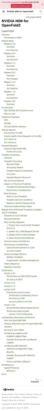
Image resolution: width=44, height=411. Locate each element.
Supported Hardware (11, 117)
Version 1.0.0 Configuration (21, 314)
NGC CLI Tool (9, 114)
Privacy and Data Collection (18, 361)
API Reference (8, 365)
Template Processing (11, 155)
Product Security (9, 400)
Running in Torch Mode (14, 330)
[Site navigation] (3, 11)
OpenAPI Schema (11, 368)
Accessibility (14, 397)
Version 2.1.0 (9, 286)
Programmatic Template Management (23, 260)
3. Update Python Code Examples (21, 234)
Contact (21, 400)
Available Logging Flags (16, 336)
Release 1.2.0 (9, 82)
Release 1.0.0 (9, 101)
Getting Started (8, 130)
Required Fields (13, 164)
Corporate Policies (29, 397)
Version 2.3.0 (9, 273)
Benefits (10, 352)
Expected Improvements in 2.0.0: (21, 247)
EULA (4, 374)
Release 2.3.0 (9, 44)
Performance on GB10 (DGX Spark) (22, 276)
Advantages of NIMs (13, 37)
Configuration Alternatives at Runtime (18, 317)
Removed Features (12, 219)
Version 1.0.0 (9, 305)
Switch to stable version (21, 6)
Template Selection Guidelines (19, 200)
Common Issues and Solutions (17, 241)
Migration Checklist (12, 267)
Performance (7, 270)
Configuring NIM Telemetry (15, 346)
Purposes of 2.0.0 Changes (15, 215)
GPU (6, 120)
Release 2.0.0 (9, 72)
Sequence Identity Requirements (21, 203)
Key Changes (12, 79)
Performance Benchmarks (18, 311)
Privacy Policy (7, 394)
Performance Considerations (19, 190)
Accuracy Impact (14, 251)
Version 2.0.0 (9, 289)
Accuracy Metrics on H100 (20, 301)
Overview (5, 34)
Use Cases (11, 174)
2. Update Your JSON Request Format (23, 231)
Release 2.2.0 (9, 53)
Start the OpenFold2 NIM (15, 320)
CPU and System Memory (15, 126)
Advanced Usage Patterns (15, 254)
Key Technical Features (14, 180)
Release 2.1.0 (9, 63)
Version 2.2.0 (9, 283)
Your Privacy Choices (24, 394)
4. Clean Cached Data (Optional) (20, 238)
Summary (11, 47)
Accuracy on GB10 (15, 279)
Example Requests (9, 145)
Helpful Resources (12, 264)
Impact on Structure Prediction (17, 184)
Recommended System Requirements (23, 308)
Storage (7, 123)
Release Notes (8, 41)
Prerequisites (7, 107)
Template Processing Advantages (21, 187)
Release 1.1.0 (9, 91)
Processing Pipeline (15, 167)
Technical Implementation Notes (18, 206)
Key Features (12, 50)
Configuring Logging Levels (16, 333)
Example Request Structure (18, 177)
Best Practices (10, 193)
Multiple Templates (15, 257)
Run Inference (10, 142)
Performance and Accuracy (18, 292)
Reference (11, 371)
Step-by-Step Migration (14, 222)
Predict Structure (14, 151)
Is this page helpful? (34, 17)
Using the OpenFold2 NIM (15, 148)
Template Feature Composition (20, 171)
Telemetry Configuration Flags (19, 349)
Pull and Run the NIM (13, 133)
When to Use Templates (17, 196)
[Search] (40, 11)
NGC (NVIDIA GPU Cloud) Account (18, 110)
